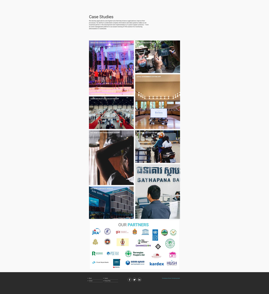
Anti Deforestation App (146, 43)
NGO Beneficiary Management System (104, 133)
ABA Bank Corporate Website (101, 189)
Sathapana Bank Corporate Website (151, 166)
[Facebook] (130, 280)
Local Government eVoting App (149, 77)
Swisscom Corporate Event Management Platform (110, 43)
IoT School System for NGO (147, 133)
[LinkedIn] (139, 280)
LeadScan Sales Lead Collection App (104, 99)
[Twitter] (134, 280)
